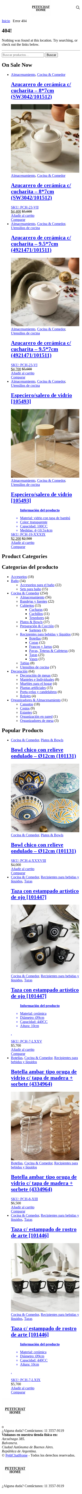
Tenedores (36, 618)
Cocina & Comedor (51, 75)
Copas (33, 642)
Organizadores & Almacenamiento (36, 700)
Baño (15, 581)
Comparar (18, 220)
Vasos (33, 659)
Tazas (33, 655)
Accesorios (19, 577)
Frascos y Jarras (40, 647)
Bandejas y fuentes (33, 601)
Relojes (25, 696)
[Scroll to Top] (3, 1490)
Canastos (26, 704)
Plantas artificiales (33, 688)
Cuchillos (36, 614)
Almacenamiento (23, 75)
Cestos (25, 708)
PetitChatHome (16, 1455)
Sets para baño (30, 589)
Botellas (35, 638)
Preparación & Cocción (37, 626)
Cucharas (36, 610)
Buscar (51, 55)
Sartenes (35, 630)
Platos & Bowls (31, 622)
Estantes (26, 712)
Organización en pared (36, 716)
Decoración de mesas (35, 675)
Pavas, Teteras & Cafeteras (48, 651)
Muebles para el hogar (36, 684)
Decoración (19, 671)
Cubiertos (27, 605)
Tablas (24, 663)
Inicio (6, 21)
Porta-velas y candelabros (38, 692)
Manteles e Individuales (37, 679)
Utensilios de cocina (25, 228)
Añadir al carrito (22, 215)
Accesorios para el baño (37, 585)
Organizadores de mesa (37, 721)
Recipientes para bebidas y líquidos (45, 634)
